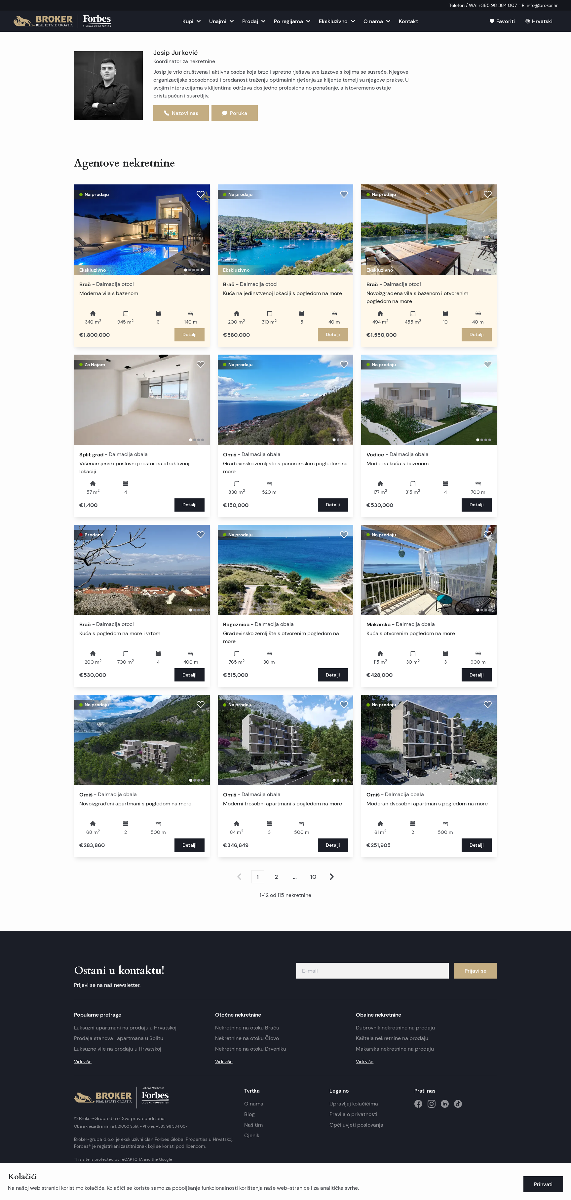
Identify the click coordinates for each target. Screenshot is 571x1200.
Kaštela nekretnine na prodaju (392, 1038)
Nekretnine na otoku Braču (247, 1028)
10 (313, 876)
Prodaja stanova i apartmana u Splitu (118, 1038)
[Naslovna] (62, 21)
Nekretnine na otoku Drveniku (250, 1049)
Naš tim (253, 1125)
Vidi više (83, 1062)
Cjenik (251, 1135)
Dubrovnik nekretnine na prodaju (395, 1028)
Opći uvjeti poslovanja (356, 1125)
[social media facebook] (418, 1104)
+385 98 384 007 (171, 1126)
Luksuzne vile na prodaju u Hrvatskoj (117, 1049)
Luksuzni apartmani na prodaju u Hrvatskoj (125, 1028)
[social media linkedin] (444, 1104)
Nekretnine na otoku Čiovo (247, 1038)
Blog (249, 1114)
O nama (253, 1104)
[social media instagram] (431, 1104)
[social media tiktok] (458, 1104)
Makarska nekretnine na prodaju (395, 1049)
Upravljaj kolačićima (353, 1104)
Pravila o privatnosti (353, 1114)
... (295, 876)
